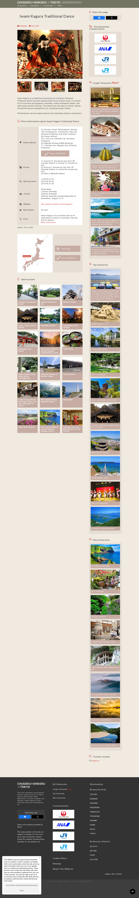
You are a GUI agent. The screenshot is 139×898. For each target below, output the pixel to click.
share (99, 18)
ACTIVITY (94, 846)
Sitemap (57, 863)
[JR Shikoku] (105, 67)
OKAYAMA (94, 803)
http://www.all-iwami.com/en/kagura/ (57, 204)
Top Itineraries (58, 794)
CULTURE (35, 26)
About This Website (63, 869)
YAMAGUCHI (95, 812)
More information (48, 222)
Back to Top (132, 891)
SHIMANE (23, 26)
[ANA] (105, 52)
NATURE (93, 851)
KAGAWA (93, 821)
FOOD (92, 855)
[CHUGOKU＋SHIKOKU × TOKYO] (49, 2)
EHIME (92, 825)
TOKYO (93, 834)
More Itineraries (59, 798)
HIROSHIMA (94, 807)
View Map (65, 249)
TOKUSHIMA (95, 816)
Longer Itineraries (62, 789)
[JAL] (105, 35)
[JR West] (105, 57)
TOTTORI (93, 794)
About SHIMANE (57, 153)
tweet (111, 18)
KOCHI (92, 829)
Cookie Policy (60, 858)
